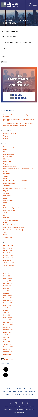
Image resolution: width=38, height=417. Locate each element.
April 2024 (6, 312)
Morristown (29, 388)
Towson (18, 394)
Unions (5, 234)
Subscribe (14, 407)
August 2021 (7, 354)
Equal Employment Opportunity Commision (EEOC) (18, 168)
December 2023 (8, 322)
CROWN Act (7, 186)
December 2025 (8, 283)
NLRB (5, 205)
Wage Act (6, 191)
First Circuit (6, 173)
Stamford (9, 394)
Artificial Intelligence (9, 210)
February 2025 (7, 295)
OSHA (5, 222)
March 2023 (6, 342)
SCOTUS (6, 232)
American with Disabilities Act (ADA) (14, 227)
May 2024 (6, 310)
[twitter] (16, 403)
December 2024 (8, 298)
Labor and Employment (10, 133)
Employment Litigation (10, 183)
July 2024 (6, 307)
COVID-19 (6, 193)
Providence (30, 391)
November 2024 (8, 300)
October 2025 (7, 285)
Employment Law (8, 154)
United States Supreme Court (12, 208)
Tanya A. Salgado (8, 265)
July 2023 (6, 334)
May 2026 (6, 273)
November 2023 (8, 325)
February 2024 (7, 317)
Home (6, 407)
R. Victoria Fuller (8, 258)
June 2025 (6, 290)
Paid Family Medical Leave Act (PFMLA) (15, 181)
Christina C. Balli (8, 245)
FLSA (5, 198)
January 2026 (7, 281)
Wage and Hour (8, 237)
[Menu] (35, 5)
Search (5, 56)
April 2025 (6, 293)
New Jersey (7, 195)
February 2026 (7, 278)
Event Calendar (8, 359)
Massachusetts (8, 156)
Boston (7, 388)
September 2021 (8, 351)
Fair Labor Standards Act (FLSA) (13, 230)
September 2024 (8, 303)
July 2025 (6, 288)
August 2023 (7, 332)
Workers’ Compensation (10, 220)
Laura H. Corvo (7, 250)
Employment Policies (9, 166)
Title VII (5, 176)
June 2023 (6, 337)
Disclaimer (30, 407)
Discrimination (7, 159)
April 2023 (6, 339)
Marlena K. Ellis (8, 255)
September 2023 (8, 329)
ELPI (4, 215)
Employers (6, 136)
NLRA (5, 203)
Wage (5, 178)
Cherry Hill (17, 388)
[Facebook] (5, 377)
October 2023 (7, 327)
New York (6, 217)
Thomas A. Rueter (8, 262)
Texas (5, 212)
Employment (7, 164)
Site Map (22, 407)
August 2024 (7, 305)
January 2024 (7, 320)
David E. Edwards (8, 253)
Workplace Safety (8, 200)
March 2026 (6, 276)
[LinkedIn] (5, 371)
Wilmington (28, 394)
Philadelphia (18, 391)
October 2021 (7, 349)
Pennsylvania (7, 161)
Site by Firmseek (19, 412)
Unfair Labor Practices (10, 225)
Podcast (5, 138)
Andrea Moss (7, 260)
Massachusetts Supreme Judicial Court (15, 188)
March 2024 (6, 315)
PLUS (5, 151)
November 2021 (8, 347)
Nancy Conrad (7, 248)
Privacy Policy (8, 409)
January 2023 (7, 344)
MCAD (5, 171)
